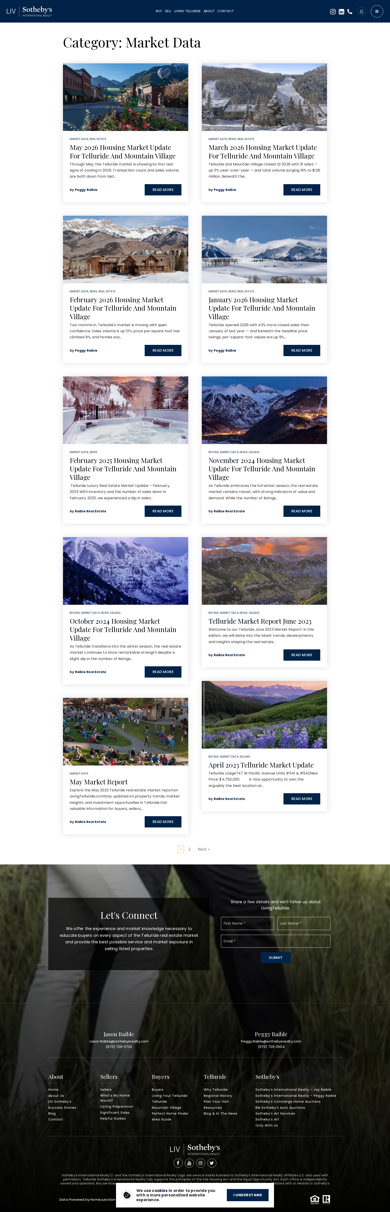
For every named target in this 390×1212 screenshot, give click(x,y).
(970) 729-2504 (271, 1046)
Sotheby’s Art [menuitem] (267, 1119)
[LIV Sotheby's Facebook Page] (178, 1163)
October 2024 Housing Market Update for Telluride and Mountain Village (123, 629)
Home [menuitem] (53, 1089)
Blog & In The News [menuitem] (220, 1113)
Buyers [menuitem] (158, 1089)
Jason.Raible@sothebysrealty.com (119, 1041)
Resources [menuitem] (213, 1107)
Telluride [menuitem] (159, 1101)
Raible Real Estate (91, 511)
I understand (247, 1195)
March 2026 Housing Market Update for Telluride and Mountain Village (263, 151)
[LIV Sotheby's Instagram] (200, 1163)
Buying (75, 613)
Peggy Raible (86, 190)
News (94, 291)
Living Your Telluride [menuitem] (170, 1095)
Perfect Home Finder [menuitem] (170, 1113)
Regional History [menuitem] (218, 1095)
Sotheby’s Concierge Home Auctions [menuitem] (288, 1101)
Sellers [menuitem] (106, 1089)
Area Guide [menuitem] (162, 1119)
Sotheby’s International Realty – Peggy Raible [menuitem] (295, 1095)
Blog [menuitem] (52, 1113)
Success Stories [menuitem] (62, 1107)
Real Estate (98, 139)
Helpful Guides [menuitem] (113, 1118)
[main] (195, 432)
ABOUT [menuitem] (209, 11)
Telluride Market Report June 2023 (260, 620)
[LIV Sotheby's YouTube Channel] (189, 1163)
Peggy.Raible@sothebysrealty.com (271, 1041)
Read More (163, 189)
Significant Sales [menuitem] (115, 1112)
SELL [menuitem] (168, 11)
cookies (159, 1190)
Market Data (79, 139)
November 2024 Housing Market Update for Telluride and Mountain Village (262, 469)
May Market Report (99, 781)
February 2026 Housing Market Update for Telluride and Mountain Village (123, 308)
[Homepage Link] (195, 1151)
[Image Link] (29, 11)
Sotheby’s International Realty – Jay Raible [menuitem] (293, 1089)
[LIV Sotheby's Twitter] (211, 1163)
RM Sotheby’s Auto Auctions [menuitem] (280, 1107)
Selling (115, 613)
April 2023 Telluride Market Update (261, 764)
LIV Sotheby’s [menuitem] (60, 1101)
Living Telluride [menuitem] (187, 11)
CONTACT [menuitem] (225, 11)
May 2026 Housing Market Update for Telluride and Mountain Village (123, 151)
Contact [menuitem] (55, 1119)
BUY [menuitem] (159, 11)
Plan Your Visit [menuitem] (216, 1101)
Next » (204, 849)
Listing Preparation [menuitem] (116, 1106)
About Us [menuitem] (56, 1095)
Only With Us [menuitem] (266, 1125)
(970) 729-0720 (119, 1046)
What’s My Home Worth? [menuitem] (115, 1098)
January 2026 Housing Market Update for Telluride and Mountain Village (262, 308)
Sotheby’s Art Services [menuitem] (275, 1113)
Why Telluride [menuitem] (216, 1089)
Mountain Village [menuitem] (166, 1107)
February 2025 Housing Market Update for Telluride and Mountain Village (123, 469)
